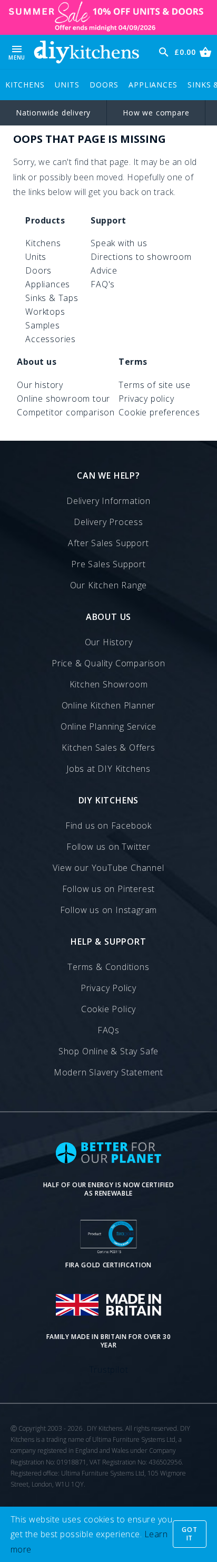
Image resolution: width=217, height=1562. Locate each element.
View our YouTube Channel (108, 868)
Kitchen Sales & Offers (108, 747)
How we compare (156, 113)
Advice (104, 270)
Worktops (45, 311)
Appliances (153, 85)
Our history (40, 385)
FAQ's (103, 284)
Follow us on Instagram (108, 910)
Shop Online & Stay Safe (108, 1051)
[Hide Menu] (86, 52)
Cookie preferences (159, 412)
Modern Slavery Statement (108, 1072)
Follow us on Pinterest (108, 889)
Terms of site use (155, 385)
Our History (109, 642)
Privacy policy (146, 398)
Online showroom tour (63, 398)
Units (67, 85)
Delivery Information (108, 501)
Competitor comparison (66, 412)
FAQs (108, 1030)
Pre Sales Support (108, 564)
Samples (42, 325)
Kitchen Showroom (109, 684)
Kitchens (24, 85)
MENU (16, 52)
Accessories (50, 339)
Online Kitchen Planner (109, 705)
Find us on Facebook (108, 825)
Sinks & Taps (51, 298)
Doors (104, 85)
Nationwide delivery (53, 113)
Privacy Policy (108, 988)
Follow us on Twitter (108, 846)
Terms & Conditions (108, 967)
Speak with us (119, 243)
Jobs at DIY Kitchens (108, 768)
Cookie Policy (108, 1009)
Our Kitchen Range (108, 585)
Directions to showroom (141, 257)
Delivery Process (108, 522)
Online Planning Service (108, 726)
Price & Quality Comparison (108, 663)
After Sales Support (108, 543)
